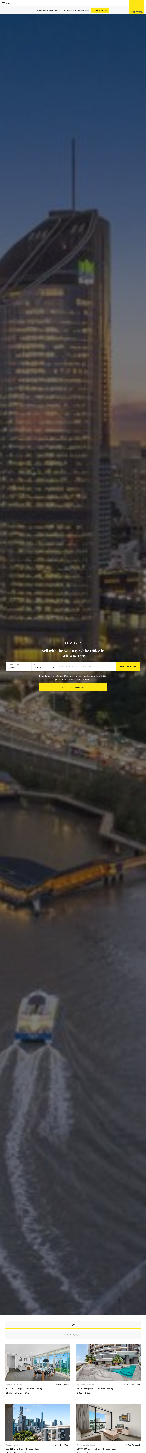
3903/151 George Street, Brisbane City (24, 1388)
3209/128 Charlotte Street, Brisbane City (96, 1449)
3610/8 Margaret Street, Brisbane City (95, 1388)
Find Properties (128, 666)
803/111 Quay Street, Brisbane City (22, 1449)
